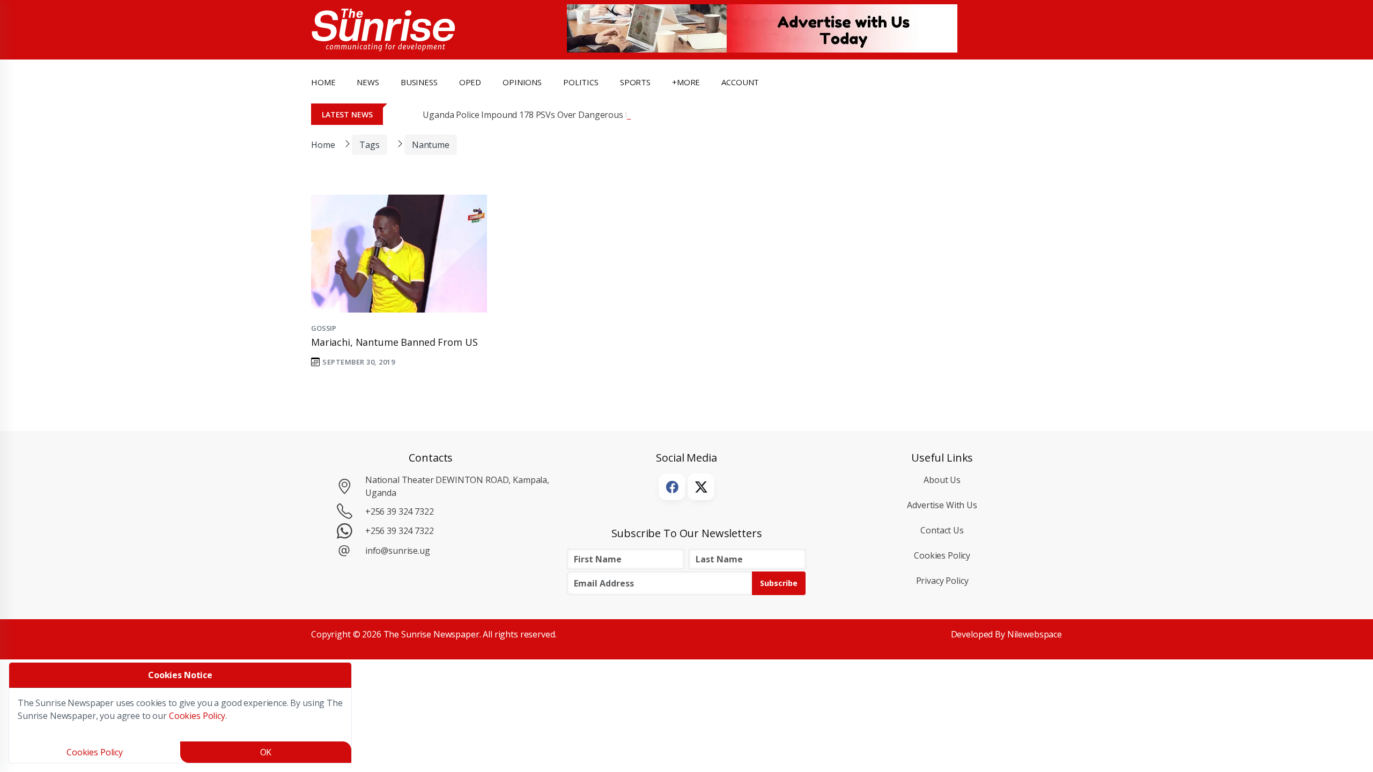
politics (581, 82)
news (368, 82)
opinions (522, 82)
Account (740, 82)
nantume (430, 145)
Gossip (323, 328)
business (419, 82)
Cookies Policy (942, 555)
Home (323, 82)
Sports (635, 82)
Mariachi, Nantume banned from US (394, 342)
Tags (369, 145)
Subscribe (779, 583)
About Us (942, 480)
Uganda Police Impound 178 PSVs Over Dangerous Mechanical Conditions (568, 115)
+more (686, 82)
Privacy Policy (942, 581)
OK (266, 752)
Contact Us (942, 530)
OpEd (470, 82)
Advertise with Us (942, 505)
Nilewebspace (1034, 634)
